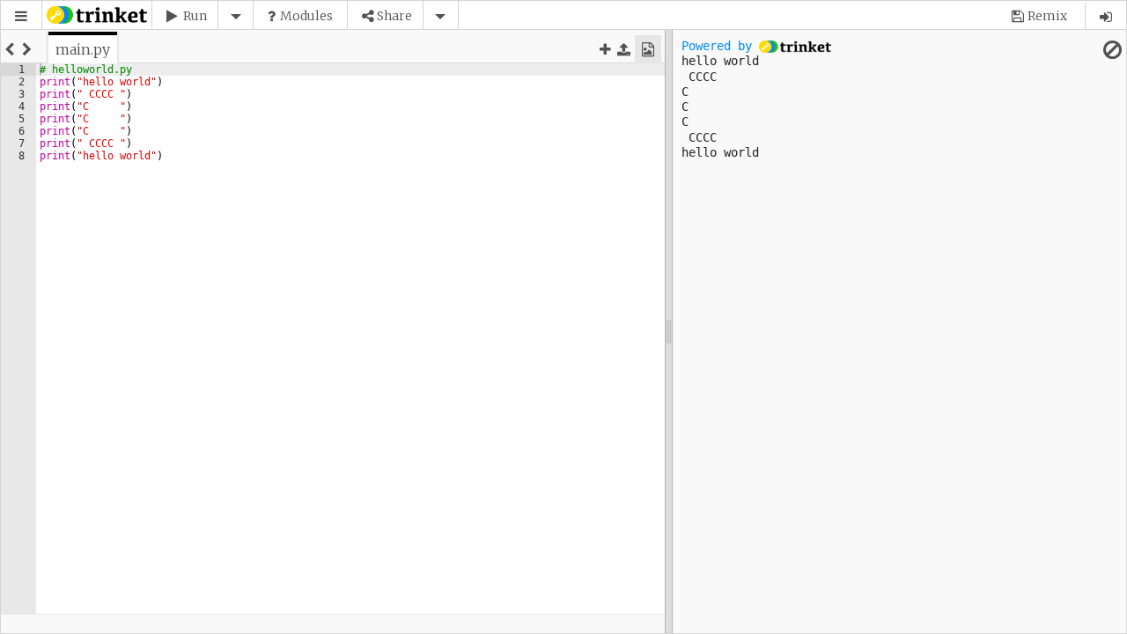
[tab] (82, 49)
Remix (1047, 16)
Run (195, 16)
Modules (306, 16)
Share (394, 16)
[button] (21, 16)
